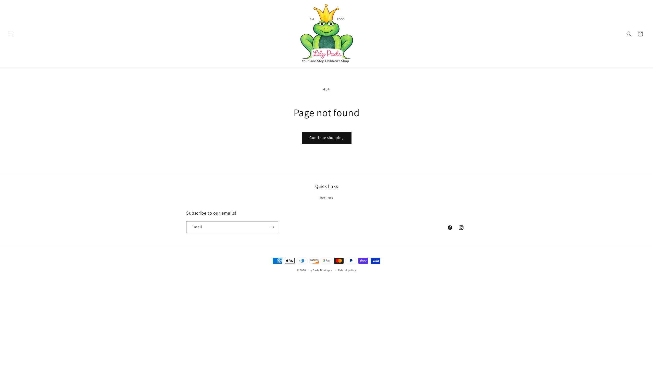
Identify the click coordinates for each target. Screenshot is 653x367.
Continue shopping (326, 137)
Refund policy (347, 270)
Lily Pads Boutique (319, 270)
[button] (10, 34)
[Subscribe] (272, 227)
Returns (326, 197)
